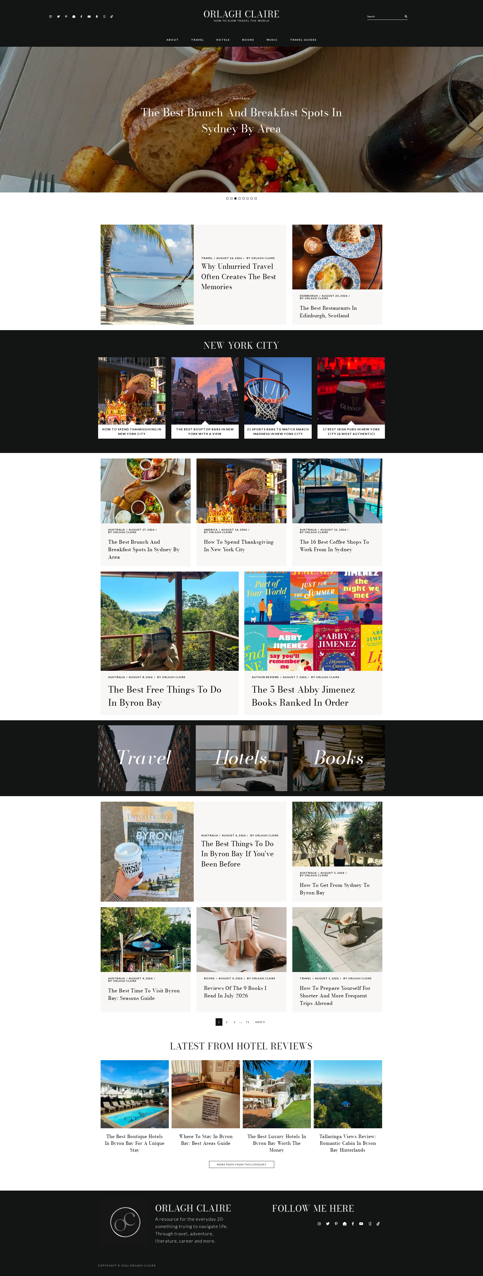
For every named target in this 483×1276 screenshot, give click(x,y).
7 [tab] (252, 198)
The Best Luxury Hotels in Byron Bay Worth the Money (277, 1143)
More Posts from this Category (241, 1164)
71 (249, 1022)
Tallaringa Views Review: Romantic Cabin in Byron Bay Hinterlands (347, 1143)
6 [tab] (248, 198)
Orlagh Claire (241, 14)
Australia (116, 529)
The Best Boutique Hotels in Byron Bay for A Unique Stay (135, 1143)
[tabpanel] (241, 119)
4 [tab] (239, 198)
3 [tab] (235, 198)
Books (209, 978)
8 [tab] (256, 198)
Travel (207, 258)
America (241, 98)
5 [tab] (244, 198)
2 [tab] (231, 198)
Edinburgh (309, 295)
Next (259, 1022)
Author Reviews (265, 677)
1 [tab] (227, 198)
